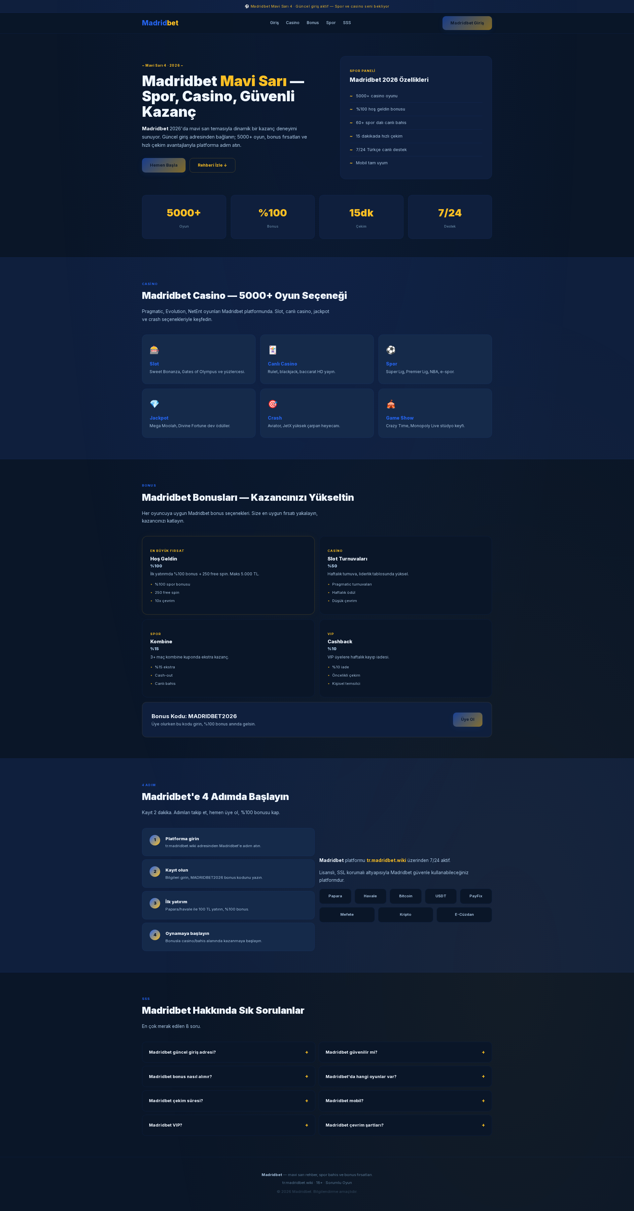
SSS (347, 22)
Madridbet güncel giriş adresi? (182, 1052)
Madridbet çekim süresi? (176, 1100)
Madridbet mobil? (345, 1100)
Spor (331, 22)
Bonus (313, 22)
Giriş (274, 22)
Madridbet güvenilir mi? (351, 1052)
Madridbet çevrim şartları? (355, 1125)
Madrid (160, 23)
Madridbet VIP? (165, 1125)
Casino (292, 22)
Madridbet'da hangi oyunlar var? (361, 1076)
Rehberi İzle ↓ (212, 165)
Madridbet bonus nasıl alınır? (180, 1076)
